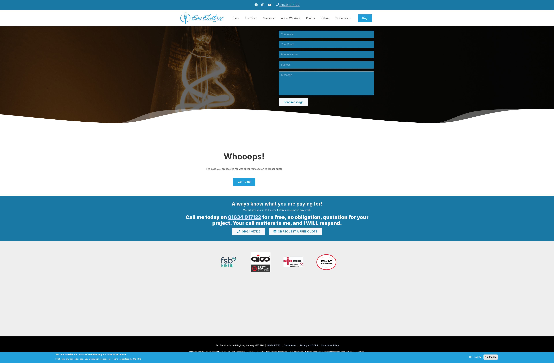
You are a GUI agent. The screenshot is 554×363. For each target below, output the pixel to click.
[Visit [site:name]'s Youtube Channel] (270, 5)
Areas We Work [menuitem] (290, 18)
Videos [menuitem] (325, 18)
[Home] (202, 17)
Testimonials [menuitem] (343, 18)
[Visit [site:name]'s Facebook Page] (256, 5)
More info (135, 358)
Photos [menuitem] (310, 18)
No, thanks (491, 357)
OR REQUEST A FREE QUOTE (297, 231)
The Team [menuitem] (251, 18)
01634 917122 (289, 5)
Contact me (290, 345)
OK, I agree (475, 357)
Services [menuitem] (269, 21)
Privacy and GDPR (309, 345)
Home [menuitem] (235, 18)
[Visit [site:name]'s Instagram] (262, 5)
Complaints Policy (330, 345)
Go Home (244, 181)
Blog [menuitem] (364, 18)
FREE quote (270, 210)
